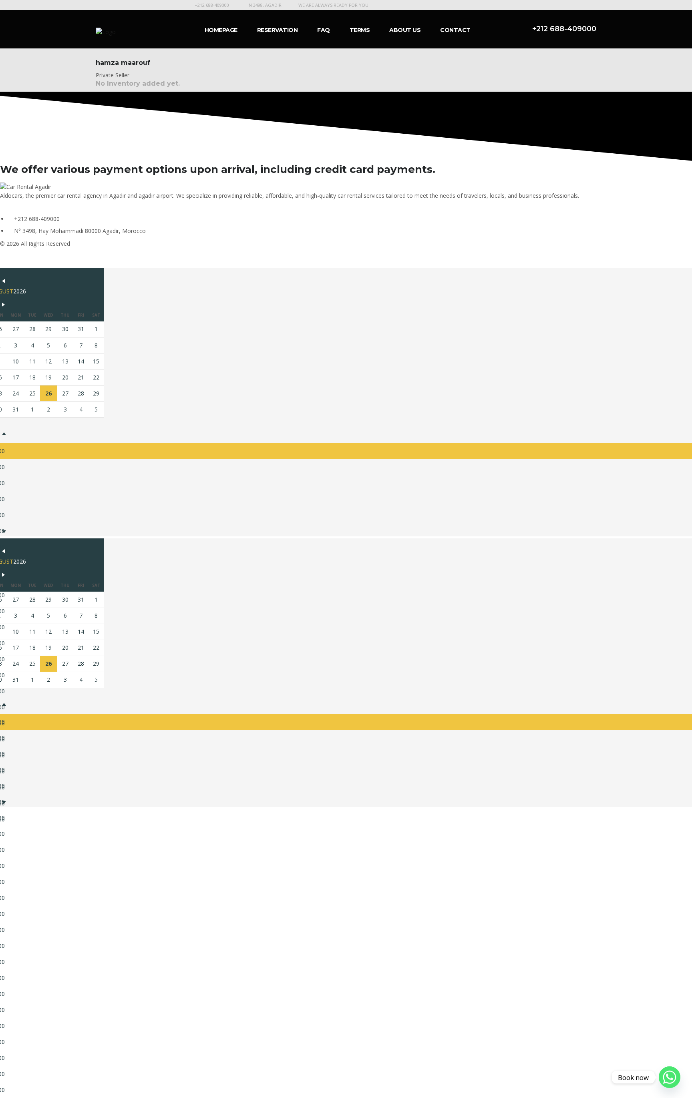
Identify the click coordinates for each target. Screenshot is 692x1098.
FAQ (323, 30)
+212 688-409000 (212, 5)
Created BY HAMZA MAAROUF (40, 258)
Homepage (221, 30)
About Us (404, 30)
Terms (360, 30)
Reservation (277, 30)
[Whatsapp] (669, 1077)
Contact (455, 30)
